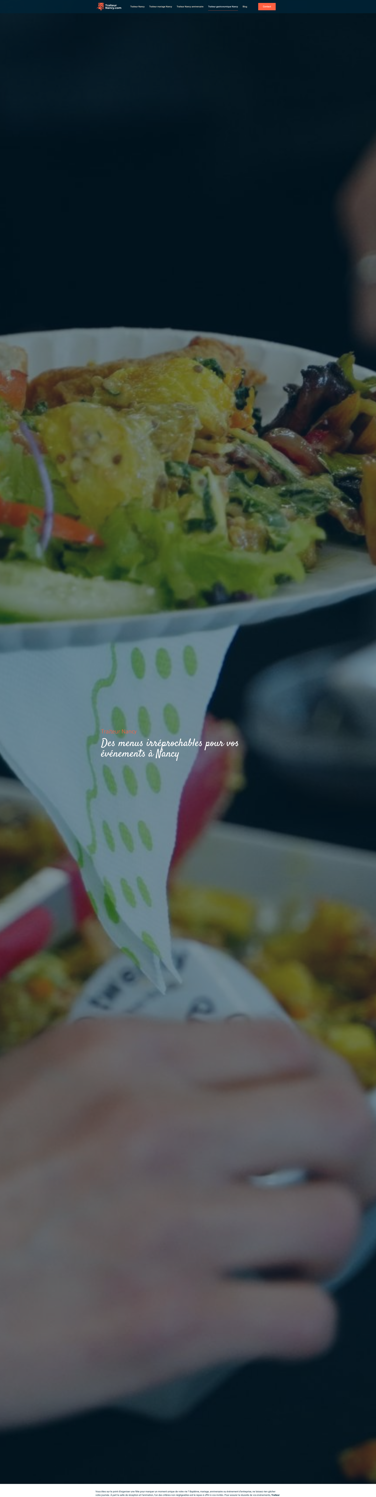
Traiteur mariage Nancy (160, 6)
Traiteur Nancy (137, 6)
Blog (245, 6)
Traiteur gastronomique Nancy (223, 6)
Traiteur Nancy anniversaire (190, 6)
